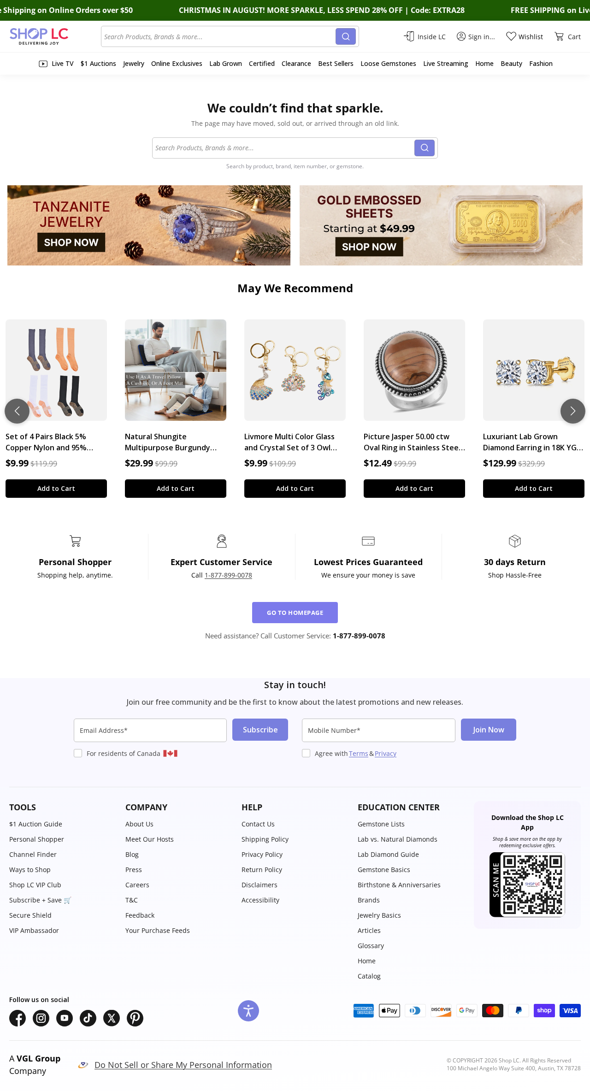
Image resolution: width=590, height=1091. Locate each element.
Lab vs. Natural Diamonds (397, 839)
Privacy (385, 753)
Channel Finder (33, 854)
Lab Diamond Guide (388, 854)
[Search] (346, 36)
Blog (132, 854)
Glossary (371, 945)
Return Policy (262, 869)
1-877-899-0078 (228, 575)
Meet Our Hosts (149, 839)
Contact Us (258, 824)
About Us (139, 824)
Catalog (369, 976)
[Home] (55, 36)
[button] (62, 807)
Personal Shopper (36, 839)
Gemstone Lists (381, 824)
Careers (137, 884)
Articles (369, 930)
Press (133, 869)
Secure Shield (30, 915)
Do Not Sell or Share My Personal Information (183, 1064)
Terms (358, 753)
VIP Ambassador (34, 930)
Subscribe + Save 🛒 (40, 900)
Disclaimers (259, 884)
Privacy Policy (262, 854)
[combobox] (220, 36)
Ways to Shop (30, 869)
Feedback (139, 915)
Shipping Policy (265, 839)
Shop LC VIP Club (35, 884)
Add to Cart (56, 488)
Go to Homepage (295, 612)
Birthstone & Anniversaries (399, 884)
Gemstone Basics (384, 869)
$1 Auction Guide (35, 824)
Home (367, 960)
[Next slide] (572, 411)
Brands (369, 900)
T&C (131, 900)
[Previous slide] (17, 411)
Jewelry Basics (379, 915)
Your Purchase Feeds (157, 930)
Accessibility (260, 900)
